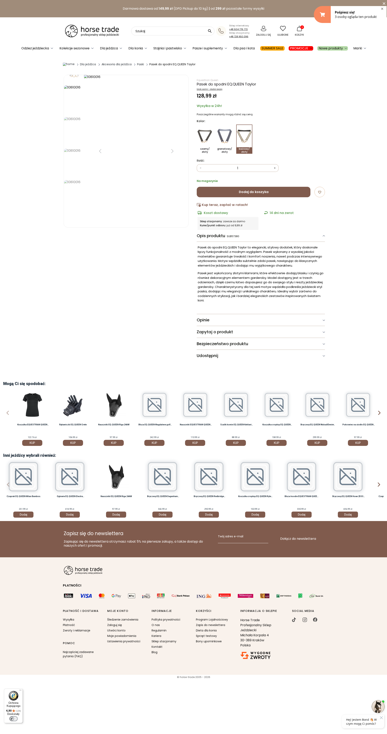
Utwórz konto (116, 630)
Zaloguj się (114, 625)
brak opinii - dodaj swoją (209, 89)
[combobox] (172, 31)
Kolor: (201, 121)
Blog (154, 652)
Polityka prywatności (166, 620)
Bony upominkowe (209, 641)
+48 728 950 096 (238, 36)
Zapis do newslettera (210, 625)
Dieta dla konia (206, 630)
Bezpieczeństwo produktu (222, 344)
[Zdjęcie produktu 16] (74, 131)
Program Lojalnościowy (212, 620)
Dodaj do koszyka (253, 192)
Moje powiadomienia (121, 636)
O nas (156, 625)
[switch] (13, 718)
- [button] (201, 168)
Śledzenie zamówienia (122, 620)
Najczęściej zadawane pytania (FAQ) (78, 654)
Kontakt (157, 647)
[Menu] (20, 691)
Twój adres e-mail (230, 536)
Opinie (203, 320)
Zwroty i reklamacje (76, 630)
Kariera (156, 636)
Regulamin (159, 630)
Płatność (69, 625)
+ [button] (275, 168)
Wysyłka (68, 620)
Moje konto (117, 611)
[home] (69, 64)
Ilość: (200, 161)
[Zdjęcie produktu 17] (74, 163)
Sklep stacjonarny (164, 641)
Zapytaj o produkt (215, 332)
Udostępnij (207, 355)
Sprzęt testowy (206, 636)
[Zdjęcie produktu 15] (74, 99)
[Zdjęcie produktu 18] (74, 194)
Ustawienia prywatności (123, 641)
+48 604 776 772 (238, 29)
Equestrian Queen (207, 80)
